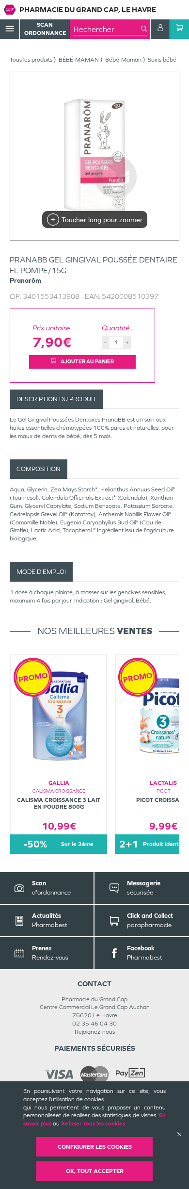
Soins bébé (162, 59)
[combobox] (107, 29)
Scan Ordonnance (45, 28)
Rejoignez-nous (95, 1031)
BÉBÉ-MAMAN (79, 59)
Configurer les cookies (95, 1146)
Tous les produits (31, 59)
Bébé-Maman (123, 59)
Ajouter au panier (87, 361)
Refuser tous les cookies (93, 1123)
